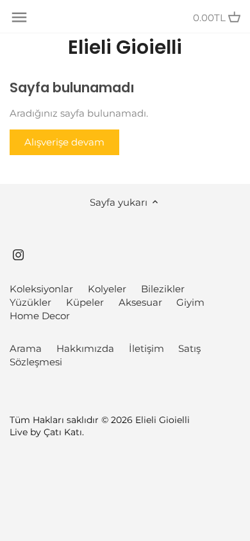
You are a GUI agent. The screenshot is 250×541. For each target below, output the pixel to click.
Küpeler (85, 302)
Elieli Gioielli (125, 47)
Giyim (190, 302)
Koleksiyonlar (41, 289)
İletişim (146, 348)
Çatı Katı (63, 432)
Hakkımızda (85, 348)
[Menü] (19, 17)
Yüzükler (30, 302)
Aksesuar (140, 302)
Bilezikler (163, 289)
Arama (26, 348)
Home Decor (40, 316)
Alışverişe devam (64, 142)
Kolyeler (107, 289)
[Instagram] (18, 254)
